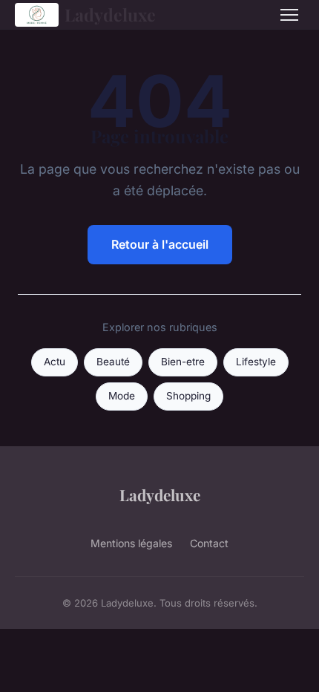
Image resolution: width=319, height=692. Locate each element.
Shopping (188, 396)
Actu (54, 362)
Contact (209, 543)
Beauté (113, 362)
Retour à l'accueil (159, 244)
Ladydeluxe (110, 14)
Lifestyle (256, 362)
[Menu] (289, 15)
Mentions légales (131, 543)
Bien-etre (183, 362)
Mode (121, 396)
